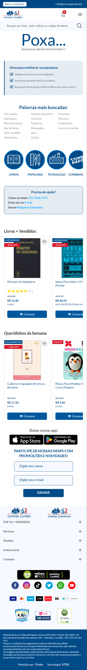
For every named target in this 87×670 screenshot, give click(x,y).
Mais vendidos (12, 132)
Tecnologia (57, 174)
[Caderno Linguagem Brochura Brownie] (27, 360)
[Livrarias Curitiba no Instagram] (26, 585)
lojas (33, 132)
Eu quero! (43, 493)
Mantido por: (30, 664)
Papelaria (36, 123)
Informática (10, 137)
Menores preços (13, 123)
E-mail (28, 202)
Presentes (64, 114)
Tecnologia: (58, 664)
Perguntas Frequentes (30, 207)
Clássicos (36, 118)
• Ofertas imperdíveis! (68, 4)
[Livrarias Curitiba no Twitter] (49, 585)
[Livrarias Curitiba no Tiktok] (37, 585)
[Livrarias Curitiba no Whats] (60, 585)
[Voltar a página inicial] (13, 14)
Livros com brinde (68, 128)
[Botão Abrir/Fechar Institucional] (80, 522)
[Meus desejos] (44, 241)
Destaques (10, 118)
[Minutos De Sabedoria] (27, 258)
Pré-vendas (10, 114)
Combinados (65, 123)
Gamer (35, 137)
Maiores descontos (42, 114)
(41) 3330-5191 (38, 197)
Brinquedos (37, 128)
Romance (63, 118)
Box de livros (11, 128)
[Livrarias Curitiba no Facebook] (15, 585)
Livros (14, 174)
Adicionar (27, 314)
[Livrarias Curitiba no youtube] (71, 585)
